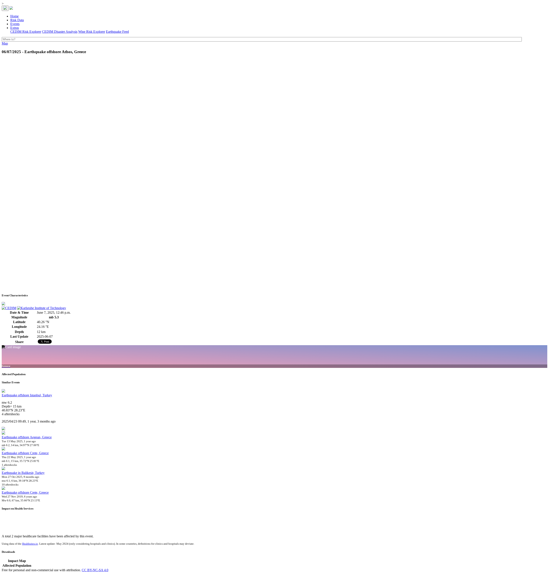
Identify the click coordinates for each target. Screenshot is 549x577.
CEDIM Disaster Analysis (59, 31)
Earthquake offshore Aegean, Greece (27, 437)
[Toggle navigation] (5, 8)
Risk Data (17, 20)
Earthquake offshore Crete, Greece (25, 453)
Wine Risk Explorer (91, 31)
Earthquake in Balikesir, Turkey (23, 473)
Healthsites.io (30, 543)
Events (15, 24)
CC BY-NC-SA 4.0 (95, 570)
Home (14, 16)
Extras (14, 28)
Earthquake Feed (117, 31)
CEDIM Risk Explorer (25, 31)
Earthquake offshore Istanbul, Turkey (27, 395)
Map (5, 43)
